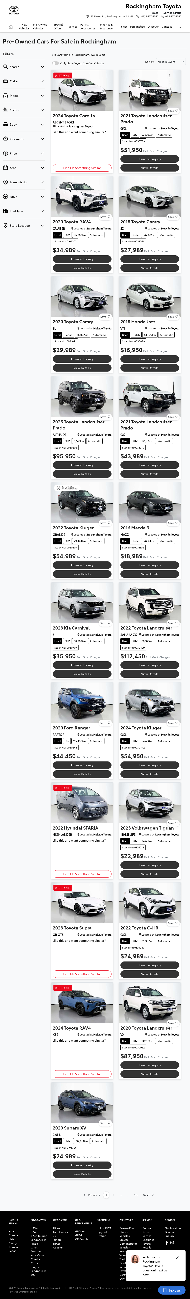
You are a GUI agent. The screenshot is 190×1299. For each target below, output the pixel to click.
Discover (153, 26)
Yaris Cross (37, 1255)
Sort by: (150, 61)
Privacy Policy (96, 1287)
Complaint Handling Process (135, 1287)
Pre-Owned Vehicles (40, 26)
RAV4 (34, 1228)
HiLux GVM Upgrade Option (104, 1232)
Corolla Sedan (13, 1249)
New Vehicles (24, 26)
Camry (13, 1243)
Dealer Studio (29, 1291)
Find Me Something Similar (82, 168)
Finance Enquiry (150, 159)
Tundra (57, 1239)
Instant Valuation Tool (125, 1255)
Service (72, 26)
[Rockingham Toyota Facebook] (167, 1243)
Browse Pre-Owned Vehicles (126, 1232)
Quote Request (124, 1265)
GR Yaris (80, 1231)
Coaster (58, 1247)
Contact (167, 26)
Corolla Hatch (13, 1237)
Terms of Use (112, 1287)
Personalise (137, 26)
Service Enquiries (148, 1237)
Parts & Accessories (87, 26)
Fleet (124, 26)
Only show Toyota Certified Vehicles (82, 63)
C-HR (34, 1247)
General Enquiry (170, 1234)
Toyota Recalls (146, 1245)
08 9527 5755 (173, 16)
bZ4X (34, 1232)
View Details (149, 168)
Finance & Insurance (106, 26)
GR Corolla (82, 1239)
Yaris (11, 1231)
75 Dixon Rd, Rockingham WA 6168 (112, 16)
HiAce (56, 1243)
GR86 (78, 1235)
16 (135, 1195)
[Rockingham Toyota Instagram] (173, 1243)
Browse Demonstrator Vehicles (128, 1243)
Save (171, 111)
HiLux (56, 1228)
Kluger (35, 1267)
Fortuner (36, 1251)
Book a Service (146, 1230)
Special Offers (58, 26)
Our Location (173, 1228)
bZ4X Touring (39, 1236)
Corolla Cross (35, 1261)
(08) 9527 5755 (149, 16)
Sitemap (83, 1287)
